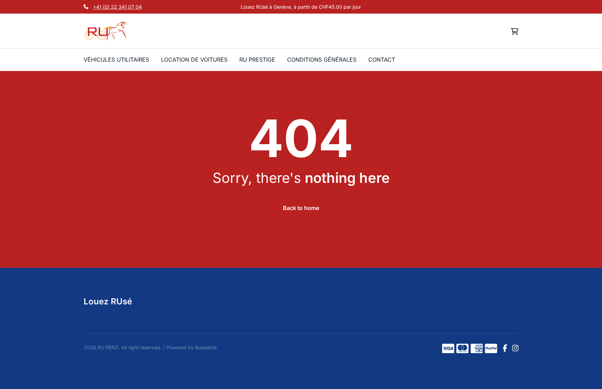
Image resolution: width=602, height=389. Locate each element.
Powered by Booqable (191, 347)
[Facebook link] (505, 348)
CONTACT (381, 59)
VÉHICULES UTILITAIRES (116, 59)
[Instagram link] (515, 348)
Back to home (301, 207)
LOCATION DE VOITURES (194, 59)
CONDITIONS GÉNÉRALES (321, 59)
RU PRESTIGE (257, 59)
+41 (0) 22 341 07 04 (117, 7)
